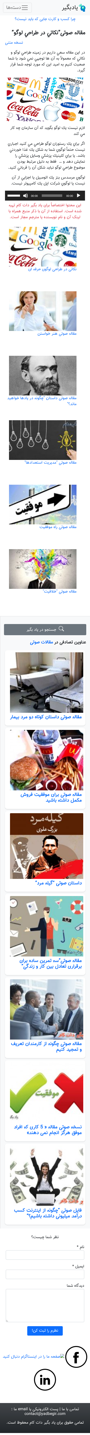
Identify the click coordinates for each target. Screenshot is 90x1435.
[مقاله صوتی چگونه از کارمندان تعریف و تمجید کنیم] (45, 1009)
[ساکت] (25, 195)
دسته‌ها (13, 8)
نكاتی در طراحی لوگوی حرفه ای (52, 269)
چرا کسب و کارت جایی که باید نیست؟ (45, 19)
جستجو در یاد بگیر (42, 630)
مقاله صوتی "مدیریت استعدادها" (50, 463)
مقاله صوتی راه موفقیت (58, 527)
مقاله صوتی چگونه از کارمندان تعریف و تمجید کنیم (46, 1046)
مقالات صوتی (41, 642)
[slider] (15, 195)
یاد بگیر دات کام (43, 1423)
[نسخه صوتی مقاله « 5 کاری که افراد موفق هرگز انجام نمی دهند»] (45, 1092)
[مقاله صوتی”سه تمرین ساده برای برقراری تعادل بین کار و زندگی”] (45, 926)
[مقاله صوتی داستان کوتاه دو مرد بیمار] (45, 682)
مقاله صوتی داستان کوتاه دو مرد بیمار (46, 717)
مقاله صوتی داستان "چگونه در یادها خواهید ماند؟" (41, 401)
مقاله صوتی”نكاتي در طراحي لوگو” (49, 33)
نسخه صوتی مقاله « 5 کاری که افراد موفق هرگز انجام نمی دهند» (48, 1129)
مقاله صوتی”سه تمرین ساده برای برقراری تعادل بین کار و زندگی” (51, 963)
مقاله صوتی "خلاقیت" (59, 592)
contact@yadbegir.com (45, 1414)
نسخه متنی (14, 43)
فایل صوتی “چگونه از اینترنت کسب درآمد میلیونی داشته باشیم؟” (48, 1213)
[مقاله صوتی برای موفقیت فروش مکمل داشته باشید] (45, 760)
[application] (45, 196)
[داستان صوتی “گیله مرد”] (45, 846)
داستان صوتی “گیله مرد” (58, 883)
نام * (80, 1247)
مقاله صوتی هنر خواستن (57, 334)
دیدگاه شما (75, 1286)
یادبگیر (70, 7)
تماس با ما (70, 1409)
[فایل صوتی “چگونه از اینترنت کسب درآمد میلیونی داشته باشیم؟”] (45, 1176)
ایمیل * (78, 1266)
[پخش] (78, 195)
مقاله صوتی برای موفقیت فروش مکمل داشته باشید (51, 797)
